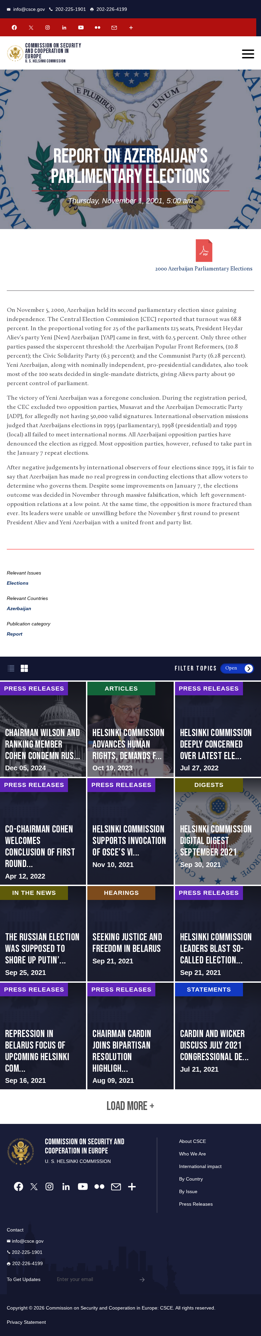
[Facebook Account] (14, 27)
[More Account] (130, 27)
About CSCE (192, 1141)
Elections (18, 583)
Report (14, 634)
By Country (191, 1179)
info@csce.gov (29, 9)
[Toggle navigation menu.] (248, 54)
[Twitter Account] (30, 27)
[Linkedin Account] (64, 27)
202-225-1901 (70, 9)
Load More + (130, 1106)
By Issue (188, 1191)
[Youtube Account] (80, 27)
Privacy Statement (26, 1322)
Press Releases (196, 1204)
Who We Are (192, 1153)
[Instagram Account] (47, 27)
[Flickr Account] (97, 27)
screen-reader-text (43, 729)
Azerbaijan (19, 608)
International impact (200, 1166)
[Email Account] (114, 27)
